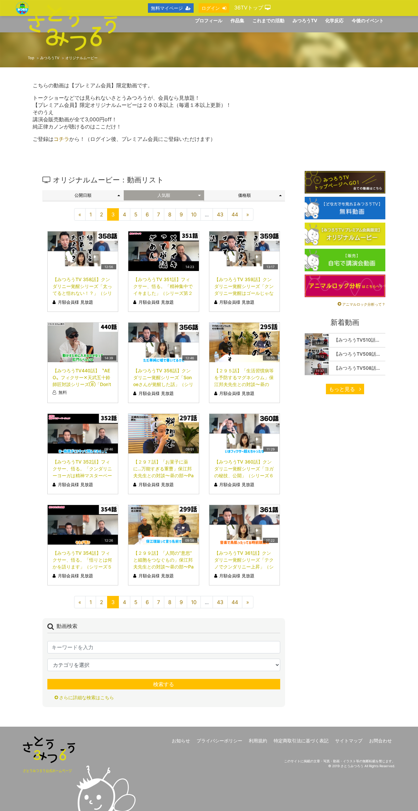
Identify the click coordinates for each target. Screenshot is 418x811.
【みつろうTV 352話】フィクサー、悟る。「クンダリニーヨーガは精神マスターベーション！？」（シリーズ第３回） (82, 475)
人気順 (163, 195)
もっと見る (343, 389)
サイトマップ (348, 740)
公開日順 (82, 195)
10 (194, 214)
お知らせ (181, 740)
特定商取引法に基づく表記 (301, 740)
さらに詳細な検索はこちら (86, 697)
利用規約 (258, 740)
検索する (163, 684)
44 (235, 214)
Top (31, 58)
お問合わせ (380, 740)
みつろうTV (49, 58)
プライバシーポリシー (219, 740)
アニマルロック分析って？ (363, 304)
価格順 (244, 195)
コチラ (61, 139)
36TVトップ (249, 7)
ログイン (210, 8)
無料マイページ (167, 8)
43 (220, 214)
